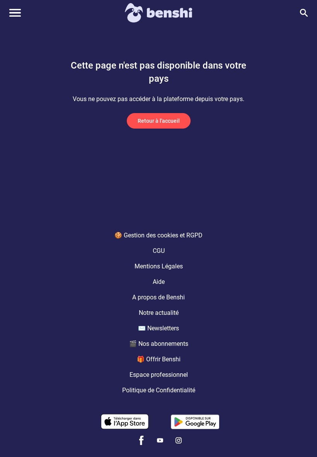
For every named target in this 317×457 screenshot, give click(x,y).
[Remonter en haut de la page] (300, 437)
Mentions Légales (159, 266)
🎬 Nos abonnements (158, 343)
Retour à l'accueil (159, 121)
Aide (159, 281)
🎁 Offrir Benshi (159, 359)
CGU (159, 250)
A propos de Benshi (158, 297)
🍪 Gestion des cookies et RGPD (158, 235)
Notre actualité (159, 312)
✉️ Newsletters (158, 328)
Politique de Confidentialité (158, 390)
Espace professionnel (159, 374)
